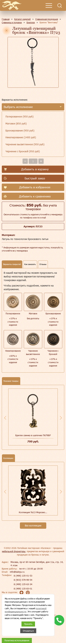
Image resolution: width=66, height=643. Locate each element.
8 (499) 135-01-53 (23, 575)
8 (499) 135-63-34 (23, 584)
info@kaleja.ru (17, 571)
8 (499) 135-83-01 (23, 588)
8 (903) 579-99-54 (23, 579)
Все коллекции (33, 525)
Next (61, 418)
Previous (5, 418)
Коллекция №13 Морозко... (33, 512)
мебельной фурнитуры (13, 551)
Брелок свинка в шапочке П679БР (33, 435)
